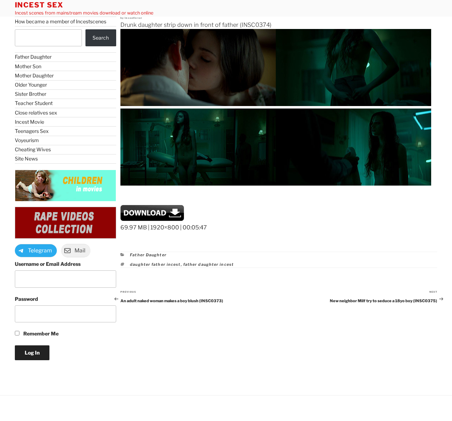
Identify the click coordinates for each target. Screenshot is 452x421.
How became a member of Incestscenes (60, 21)
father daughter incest (208, 264)
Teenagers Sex (32, 131)
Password (26, 299)
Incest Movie (29, 122)
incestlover (133, 18)
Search (101, 38)
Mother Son (28, 66)
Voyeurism (27, 140)
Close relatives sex (36, 113)
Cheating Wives (33, 149)
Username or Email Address (48, 264)
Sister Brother (30, 94)
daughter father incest (155, 264)
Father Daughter (148, 254)
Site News (26, 159)
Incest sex (39, 5)
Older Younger (31, 85)
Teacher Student (34, 103)
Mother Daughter (34, 75)
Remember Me (40, 334)
